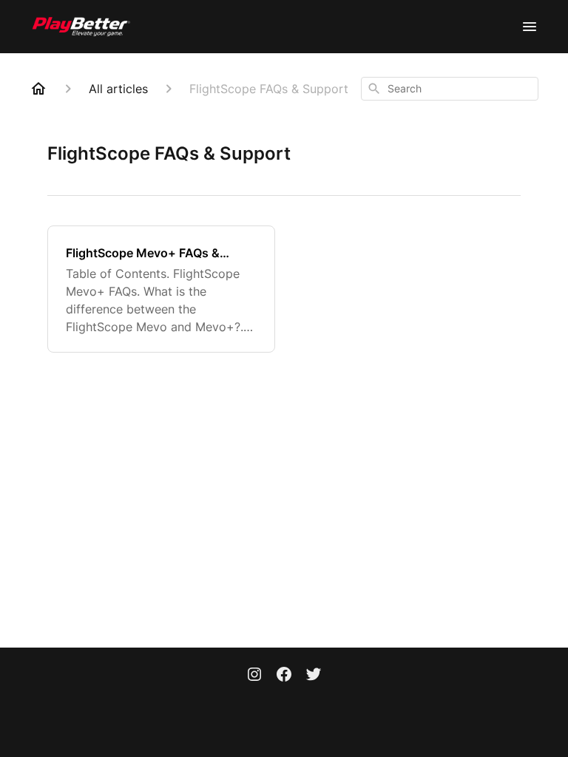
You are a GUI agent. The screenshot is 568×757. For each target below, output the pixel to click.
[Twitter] (313, 675)
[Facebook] (284, 675)
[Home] (38, 89)
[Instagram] (254, 675)
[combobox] (449, 89)
